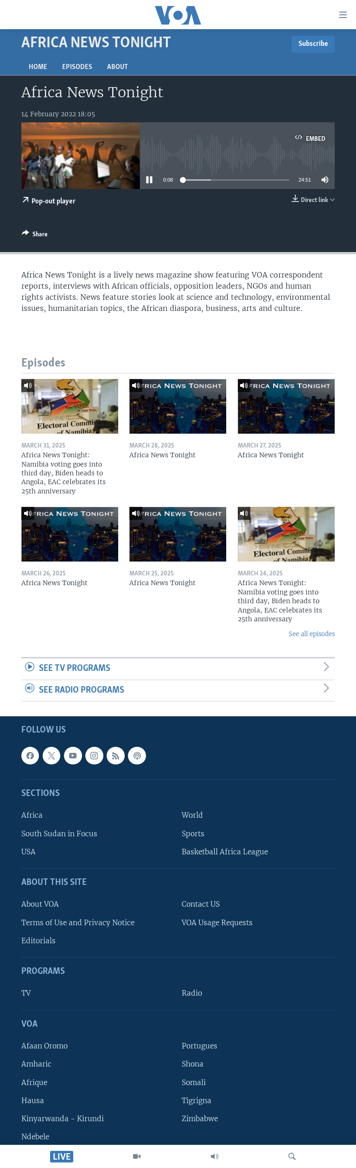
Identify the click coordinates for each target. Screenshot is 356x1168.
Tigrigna (196, 1100)
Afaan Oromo (44, 1046)
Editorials (38, 940)
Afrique (34, 1082)
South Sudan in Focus (59, 833)
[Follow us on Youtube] (73, 755)
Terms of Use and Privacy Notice (77, 922)
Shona (192, 1064)
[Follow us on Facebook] (30, 755)
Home (38, 67)
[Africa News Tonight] (177, 406)
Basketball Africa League (225, 851)
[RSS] (115, 755)
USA (28, 851)
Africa (32, 815)
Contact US (201, 904)
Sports (193, 833)
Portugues (199, 1046)
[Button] (35, 236)
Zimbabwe (200, 1118)
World (192, 815)
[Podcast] (137, 755)
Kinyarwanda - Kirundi (62, 1118)
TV (26, 993)
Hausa (32, 1100)
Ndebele (35, 1136)
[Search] (292, 1156)
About (117, 67)
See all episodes (312, 634)
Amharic (36, 1064)
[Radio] (215, 1156)
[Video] (137, 1156)
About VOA (40, 904)
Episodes (77, 67)
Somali (194, 1082)
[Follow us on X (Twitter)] (51, 755)
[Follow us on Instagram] (94, 755)
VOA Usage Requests (217, 922)
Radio (192, 993)
